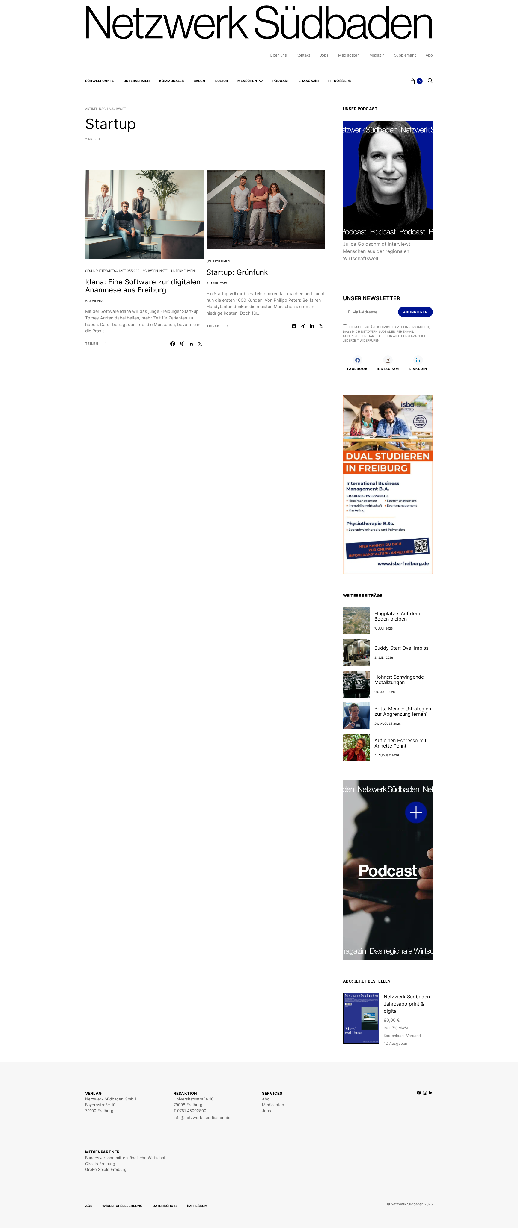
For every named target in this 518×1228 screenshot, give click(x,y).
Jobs (324, 55)
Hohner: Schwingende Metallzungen (399, 679)
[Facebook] (419, 1105)
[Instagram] (425, 1105)
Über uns (278, 55)
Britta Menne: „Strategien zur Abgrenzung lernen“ (402, 711)
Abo (429, 55)
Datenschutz (165, 1206)
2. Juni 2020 (94, 301)
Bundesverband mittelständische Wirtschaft (126, 1157)
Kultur (221, 81)
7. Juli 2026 (383, 628)
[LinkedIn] (430, 1105)
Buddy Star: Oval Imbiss (401, 648)
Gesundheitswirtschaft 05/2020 (112, 270)
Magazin (377, 55)
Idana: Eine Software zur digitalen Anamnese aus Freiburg (143, 286)
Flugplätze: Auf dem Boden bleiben (397, 616)
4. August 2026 (386, 755)
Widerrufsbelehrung (122, 1206)
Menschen (247, 81)
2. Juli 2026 (383, 657)
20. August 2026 (387, 723)
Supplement (405, 55)
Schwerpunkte (99, 81)
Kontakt (303, 55)
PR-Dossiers (339, 81)
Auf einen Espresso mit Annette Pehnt (400, 743)
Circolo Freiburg (100, 1163)
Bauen (199, 81)
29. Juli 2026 (384, 692)
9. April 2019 (217, 283)
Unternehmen (137, 81)
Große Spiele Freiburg (106, 1169)
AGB (89, 1206)
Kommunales (171, 81)
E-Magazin (309, 81)
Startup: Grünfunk (237, 272)
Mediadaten (349, 55)
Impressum (197, 1206)
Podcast (280, 81)
